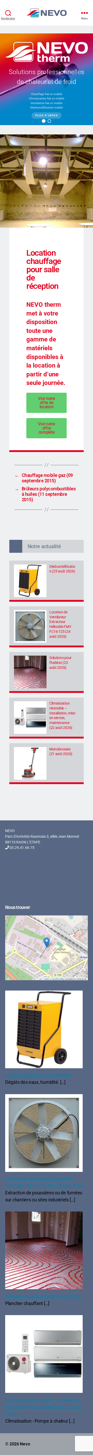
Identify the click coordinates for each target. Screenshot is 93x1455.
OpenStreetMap (58, 978)
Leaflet (46, 978)
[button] (43, 121)
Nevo (25, 1444)
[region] (46, 79)
